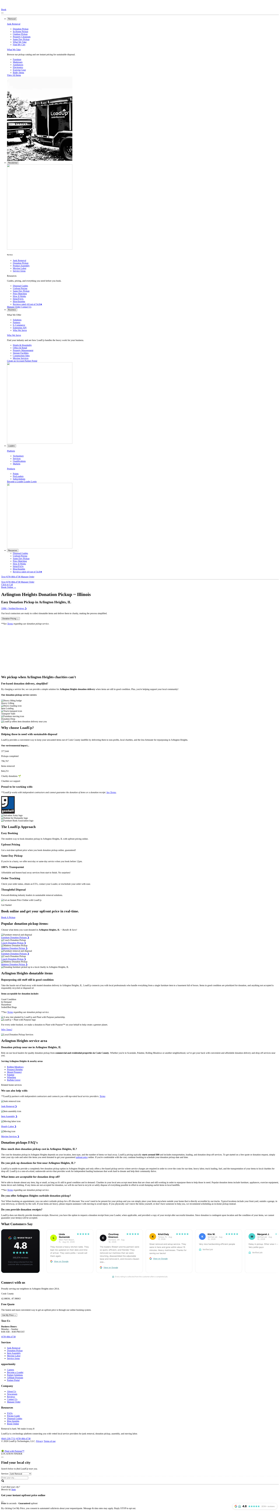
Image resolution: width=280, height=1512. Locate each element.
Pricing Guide (13, 1416)
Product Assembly (21, 265)
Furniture (17, 59)
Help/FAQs (18, 299)
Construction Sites (21, 355)
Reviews (27, 304)
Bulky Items (18, 72)
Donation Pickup (20, 29)
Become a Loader (15, 481)
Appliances (18, 64)
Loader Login (30, 481)
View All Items (14, 75)
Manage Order (14, 307)
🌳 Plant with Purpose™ (12, 1451)
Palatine (10, 1074)
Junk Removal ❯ (9, 1106)
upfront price (82, 1157)
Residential (13, 163)
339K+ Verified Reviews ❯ (14, 608)
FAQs (10, 1413)
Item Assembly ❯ (9, 1116)
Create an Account (16, 361)
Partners (16, 322)
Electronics (18, 67)
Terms (10, 623)
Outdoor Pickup (20, 34)
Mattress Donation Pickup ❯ (14, 948)
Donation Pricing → (10, 619)
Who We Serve (20, 330)
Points (16, 473)
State (13, 1489)
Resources (12, 550)
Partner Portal (31, 361)
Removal (12, 19)
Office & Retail (20, 348)
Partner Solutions (15, 1375)
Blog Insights (13, 1421)
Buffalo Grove (13, 1080)
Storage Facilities (21, 353)
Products (11, 468)
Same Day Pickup (21, 39)
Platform (11, 451)
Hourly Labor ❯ (8, 1126)
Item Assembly (14, 1353)
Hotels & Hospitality (22, 345)
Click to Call (7, 584)
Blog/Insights (19, 301)
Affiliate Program (15, 1377)
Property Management (23, 350)
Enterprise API (19, 327)
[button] (140, 1149)
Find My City (19, 44)
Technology (18, 456)
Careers (10, 1369)
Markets (16, 464)
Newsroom (12, 1394)
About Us (11, 1391)
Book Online (8, 587)
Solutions (17, 320)
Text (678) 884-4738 (11, 576)
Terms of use (50, 1441)
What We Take (20, 42)
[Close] (2, 1457)
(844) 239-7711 (8, 1438)
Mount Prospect (14, 1072)
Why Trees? (6, 1029)
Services (17, 458)
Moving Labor (19, 268)
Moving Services (20, 358)
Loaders (11, 446)
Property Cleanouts (21, 37)
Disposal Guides (20, 286)
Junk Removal (13, 24)
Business (12, 310)
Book (3, 9)
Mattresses (17, 62)
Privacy (39, 1441)
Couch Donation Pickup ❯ (13, 943)
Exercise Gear (19, 70)
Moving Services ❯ (10, 1136)
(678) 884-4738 (8, 1336)
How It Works (19, 296)
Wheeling (11, 1077)
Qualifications (19, 461)
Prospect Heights (15, 1069)
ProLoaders (18, 476)
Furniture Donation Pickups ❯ (15, 937)
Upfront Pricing (20, 288)
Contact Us (26, 307)
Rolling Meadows (15, 1067)
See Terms (111, 792)
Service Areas (19, 271)
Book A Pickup (8, 917)
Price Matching (20, 293)
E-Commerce (19, 325)
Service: (5, 1473)
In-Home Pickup (20, 31)
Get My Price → (9, 1315)
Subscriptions (19, 479)
